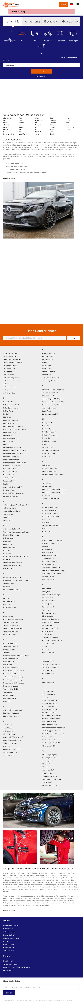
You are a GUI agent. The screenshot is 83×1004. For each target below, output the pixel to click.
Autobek (6, 384)
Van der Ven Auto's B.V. (50, 709)
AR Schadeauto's (9, 372)
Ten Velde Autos (48, 661)
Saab (52, 129)
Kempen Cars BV (48, 356)
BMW (5, 123)
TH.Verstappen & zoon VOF (52, 731)
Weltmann (45, 767)
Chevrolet (6, 125)
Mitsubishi (38, 132)
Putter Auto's (46, 531)
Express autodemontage (12, 590)
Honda (21, 123)
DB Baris (6, 414)
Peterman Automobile (50, 513)
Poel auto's (46, 519)
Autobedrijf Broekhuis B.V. (12, 487)
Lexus (36, 118)
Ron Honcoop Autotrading (12, 680)
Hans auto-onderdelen (11, 659)
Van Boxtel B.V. (8, 475)
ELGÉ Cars (7, 586)
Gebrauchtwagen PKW (11, 938)
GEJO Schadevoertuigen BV (13, 619)
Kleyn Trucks (46, 369)
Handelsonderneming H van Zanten (16, 656)
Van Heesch (7, 665)
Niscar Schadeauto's (49, 471)
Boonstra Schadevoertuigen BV (14, 463)
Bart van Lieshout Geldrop (51, 405)
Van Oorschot (47, 483)
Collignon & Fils (8, 520)
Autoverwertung (9, 932)
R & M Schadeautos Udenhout (53, 540)
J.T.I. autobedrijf (9, 755)
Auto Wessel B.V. (48, 770)
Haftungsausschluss (31, 1000)
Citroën (5, 127)
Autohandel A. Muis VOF (50, 450)
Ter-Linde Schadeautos (50, 667)
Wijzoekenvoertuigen (49, 776)
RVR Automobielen (48, 580)
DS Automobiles (8, 134)
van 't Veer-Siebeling (49, 706)
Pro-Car (45, 528)
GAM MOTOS (8, 616)
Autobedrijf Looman (49, 408)
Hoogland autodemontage (12, 686)
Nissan (36, 134)
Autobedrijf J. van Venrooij (51, 716)
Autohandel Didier (9, 547)
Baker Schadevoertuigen (12, 408)
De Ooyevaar (47, 486)
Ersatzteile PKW (8, 935)
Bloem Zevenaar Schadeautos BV (15, 450)
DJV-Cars (6, 550)
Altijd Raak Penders (10, 366)
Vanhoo (45, 697)
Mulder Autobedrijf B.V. (50, 453)
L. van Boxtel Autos (10, 472)
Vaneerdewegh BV (49, 694)
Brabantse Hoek (9, 481)
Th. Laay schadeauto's (50, 393)
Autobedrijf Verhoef (49, 722)
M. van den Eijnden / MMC (12, 577)
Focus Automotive (9, 607)
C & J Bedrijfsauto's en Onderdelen (15, 505)
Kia (20, 132)
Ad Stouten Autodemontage (52, 640)
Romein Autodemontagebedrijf (53, 571)
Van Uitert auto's (48, 691)
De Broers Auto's (9, 490)
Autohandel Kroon (9, 387)
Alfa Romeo (7, 118)
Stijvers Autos (47, 634)
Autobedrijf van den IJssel (12, 710)
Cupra (5, 129)
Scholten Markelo (48, 607)
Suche (41, 71)
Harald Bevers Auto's (10, 438)
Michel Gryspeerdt (9, 634)
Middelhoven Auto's (49, 441)
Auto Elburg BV (8, 583)
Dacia (5, 132)
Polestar (53, 123)
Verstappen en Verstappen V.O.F (54, 728)
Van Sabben (46, 589)
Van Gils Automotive (10, 622)
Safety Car (46, 592)
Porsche (53, 125)
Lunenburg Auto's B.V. (50, 414)
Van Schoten (46, 610)
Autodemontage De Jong (12, 740)
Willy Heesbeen (8, 662)
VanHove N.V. (8, 692)
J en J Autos (7, 728)
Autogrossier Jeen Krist (50, 378)
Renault (52, 127)
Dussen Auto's (8, 568)
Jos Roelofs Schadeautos (51, 568)
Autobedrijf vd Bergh (10, 432)
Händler (63, 4)
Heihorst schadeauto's (11, 668)
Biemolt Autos (8, 441)
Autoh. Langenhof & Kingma (52, 399)
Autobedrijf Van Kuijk (49, 381)
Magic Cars (46, 426)
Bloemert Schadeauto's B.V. (13, 454)
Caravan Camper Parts (11, 511)
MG (35, 127)
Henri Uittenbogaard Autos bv (14, 671)
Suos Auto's (46, 649)
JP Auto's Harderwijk (10, 752)
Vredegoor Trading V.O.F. (51, 743)
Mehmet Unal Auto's (49, 435)
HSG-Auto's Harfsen (10, 698)
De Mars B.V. (46, 429)
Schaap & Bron (47, 598)
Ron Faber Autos (9, 601)
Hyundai (22, 125)
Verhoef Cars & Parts (49, 725)
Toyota (68, 125)
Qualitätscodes (8, 944)
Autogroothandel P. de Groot (13, 628)
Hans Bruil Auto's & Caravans (13, 493)
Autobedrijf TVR (48, 673)
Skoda (52, 134)
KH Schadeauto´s (48, 359)
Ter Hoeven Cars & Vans (51, 664)
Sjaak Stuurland (48, 643)
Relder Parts (46, 546)
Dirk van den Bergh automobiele (15, 429)
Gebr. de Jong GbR (10, 743)
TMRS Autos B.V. (48, 670)
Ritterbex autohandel (49, 561)
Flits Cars (6, 604)
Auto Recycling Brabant (11, 378)
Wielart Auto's (47, 773)
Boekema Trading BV (11, 457)
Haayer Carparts (9, 649)
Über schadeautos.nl (10, 926)
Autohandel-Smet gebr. (50, 628)
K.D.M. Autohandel (48, 353)
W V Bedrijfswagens (49, 755)
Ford (20, 120)
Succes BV (45, 646)
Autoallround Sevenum (11, 381)
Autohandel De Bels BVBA (12, 529)
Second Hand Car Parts (50, 619)
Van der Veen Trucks (49, 703)
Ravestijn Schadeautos (50, 543)
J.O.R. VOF (7, 746)
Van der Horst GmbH (10, 689)
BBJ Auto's (7, 417)
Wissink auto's (47, 782)
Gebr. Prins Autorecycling (51, 525)
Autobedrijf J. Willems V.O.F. (13, 737)
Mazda (36, 123)
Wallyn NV (45, 764)
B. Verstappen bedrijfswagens (53, 734)
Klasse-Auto (46, 366)
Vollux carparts (47, 737)
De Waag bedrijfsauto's (50, 758)
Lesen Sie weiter (9, 178)
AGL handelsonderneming (12, 363)
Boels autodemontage (11, 460)
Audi (4, 120)
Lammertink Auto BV (49, 396)
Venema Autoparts (49, 712)
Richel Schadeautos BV (50, 555)
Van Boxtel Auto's (9, 469)
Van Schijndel (47, 604)
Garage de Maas (48, 423)
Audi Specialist (8, 375)
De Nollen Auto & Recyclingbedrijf (54, 474)
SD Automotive (47, 616)
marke (6, 60)
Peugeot (53, 120)
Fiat (20, 118)
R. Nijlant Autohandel (49, 468)
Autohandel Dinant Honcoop (13, 677)
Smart (68, 118)
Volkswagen (70, 127)
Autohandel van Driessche (12, 562)
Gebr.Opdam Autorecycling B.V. (53, 489)
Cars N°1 (6, 517)
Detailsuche (41, 77)
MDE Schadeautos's (49, 432)
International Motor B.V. (11, 716)
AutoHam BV (7, 653)
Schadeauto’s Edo (48, 601)
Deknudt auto (8, 538)
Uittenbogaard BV (48, 682)
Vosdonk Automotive (49, 740)
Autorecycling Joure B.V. (12, 749)
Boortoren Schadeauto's (12, 466)
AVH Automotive (9, 393)
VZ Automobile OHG (49, 746)
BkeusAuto (7, 444)
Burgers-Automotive (10, 496)
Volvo (67, 129)
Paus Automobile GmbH (50, 510)
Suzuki (68, 120)
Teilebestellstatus (9, 951)
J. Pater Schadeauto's (50, 507)
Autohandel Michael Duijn (12, 565)
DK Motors (7, 553)
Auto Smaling (47, 625)
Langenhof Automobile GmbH (52, 402)
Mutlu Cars (46, 456)
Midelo (44, 444)
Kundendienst (8, 970)
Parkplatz (6, 941)
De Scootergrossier (49, 613)
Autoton (6, 390)
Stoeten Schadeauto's (50, 637)
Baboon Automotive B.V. (11, 405)
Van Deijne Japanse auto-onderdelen (16, 532)
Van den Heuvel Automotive (13, 674)
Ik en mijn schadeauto (11, 713)
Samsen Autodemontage (51, 595)
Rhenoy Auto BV (48, 552)
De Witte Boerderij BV (50, 785)
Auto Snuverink (47, 631)
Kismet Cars (46, 363)
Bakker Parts (8, 411)
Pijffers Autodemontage (50, 516)
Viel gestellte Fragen (10, 964)
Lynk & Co (38, 120)
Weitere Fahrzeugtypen (69, 57)
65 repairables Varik (49, 700)
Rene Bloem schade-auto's (12, 447)
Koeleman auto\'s (48, 372)
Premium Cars (47, 522)
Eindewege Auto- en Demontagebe (15, 580)
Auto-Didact (7, 544)
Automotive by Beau (10, 420)
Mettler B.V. (46, 438)
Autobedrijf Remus (49, 549)
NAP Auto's (46, 465)
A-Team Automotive (10, 356)
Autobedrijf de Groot (10, 631)
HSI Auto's (6, 701)
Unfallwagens (8, 929)
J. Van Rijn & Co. (48, 558)
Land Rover (23, 134)
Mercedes (38, 125)
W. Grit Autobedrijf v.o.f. (11, 625)
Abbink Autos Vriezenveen (12, 359)
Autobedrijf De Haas (10, 646)
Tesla (67, 123)
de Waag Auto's (48, 761)
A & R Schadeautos (10, 353)
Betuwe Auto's (8, 435)
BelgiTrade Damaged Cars (13, 426)
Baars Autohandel (9, 402)
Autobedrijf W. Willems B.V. (51, 779)
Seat (51, 132)
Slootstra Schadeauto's (50, 622)
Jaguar (21, 127)
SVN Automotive (48, 653)
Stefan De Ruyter (48, 577)
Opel (51, 118)
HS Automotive (8, 695)
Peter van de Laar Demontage (53, 390)
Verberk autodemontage (51, 719)
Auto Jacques (8, 731)
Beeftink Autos (8, 423)
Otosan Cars (46, 495)
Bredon (6, 484)
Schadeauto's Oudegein (50, 498)
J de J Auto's (8, 725)
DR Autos (6, 559)
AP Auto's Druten (9, 369)
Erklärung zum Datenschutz (47, 1000)
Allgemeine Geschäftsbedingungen (13, 1000)
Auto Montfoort (47, 447)
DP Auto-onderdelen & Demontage (15, 556)
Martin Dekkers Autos (11, 535)
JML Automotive (9, 734)
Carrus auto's (8, 514)
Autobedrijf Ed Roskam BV (51, 574)
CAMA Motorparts (9, 508)
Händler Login (8, 961)
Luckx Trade (46, 411)
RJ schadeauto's (48, 565)
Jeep (20, 129)
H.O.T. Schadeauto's (10, 643)
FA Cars (6, 598)
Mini (35, 129)
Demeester (7, 541)
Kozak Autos (46, 375)
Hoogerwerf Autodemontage (13, 683)
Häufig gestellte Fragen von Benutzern (17, 967)
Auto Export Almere (10, 478)
